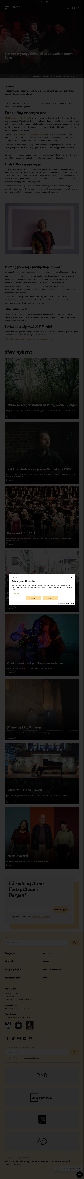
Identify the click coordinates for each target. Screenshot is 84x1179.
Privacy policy (16, 593)
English (14, 577)
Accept (33, 598)
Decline (50, 598)
